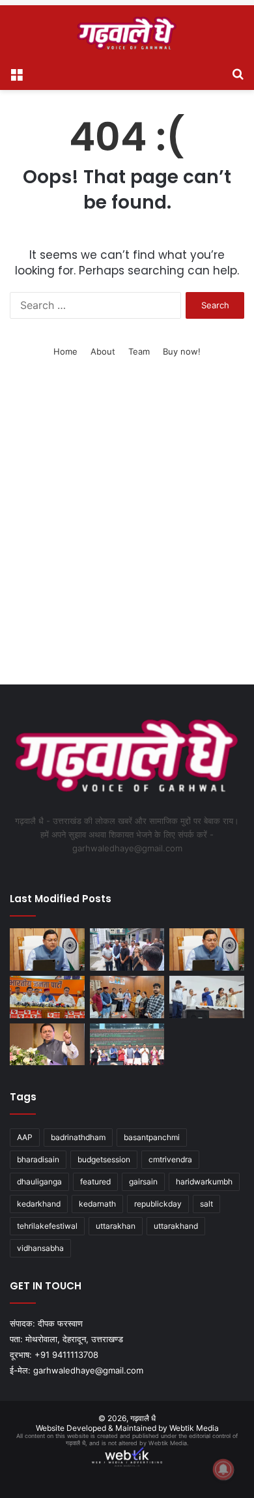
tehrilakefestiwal (47, 1226)
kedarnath (97, 1204)
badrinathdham (78, 1137)
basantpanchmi (152, 1137)
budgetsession (104, 1159)
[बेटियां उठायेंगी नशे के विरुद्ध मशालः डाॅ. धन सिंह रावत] (206, 997)
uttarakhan (115, 1226)
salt (206, 1204)
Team (139, 351)
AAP (25, 1137)
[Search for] (237, 73)
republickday (158, 1204)
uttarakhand (176, 1226)
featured (95, 1181)
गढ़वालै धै (143, 1418)
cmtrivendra (170, 1159)
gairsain (143, 1181)
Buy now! (182, 351)
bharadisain (38, 1159)
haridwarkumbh (204, 1181)
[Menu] (16, 73)
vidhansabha (40, 1248)
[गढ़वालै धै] (127, 32)
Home (65, 351)
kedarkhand (39, 1204)
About (103, 351)
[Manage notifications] (223, 1469)
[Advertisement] (127, 538)
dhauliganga (39, 1181)
